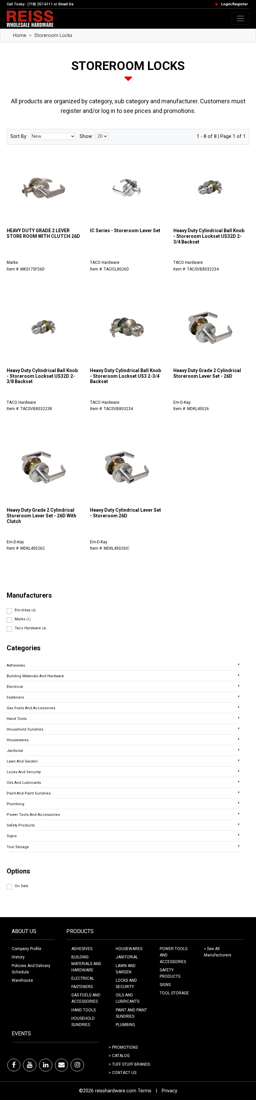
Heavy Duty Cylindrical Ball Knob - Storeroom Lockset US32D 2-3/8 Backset (42, 376)
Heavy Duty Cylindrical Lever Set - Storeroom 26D (125, 512)
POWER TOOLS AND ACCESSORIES (173, 955)
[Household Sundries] (238, 728)
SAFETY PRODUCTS (170, 973)
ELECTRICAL (82, 978)
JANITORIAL (127, 957)
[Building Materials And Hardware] (238, 675)
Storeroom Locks (53, 35)
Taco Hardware (30, 628)
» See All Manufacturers (217, 951)
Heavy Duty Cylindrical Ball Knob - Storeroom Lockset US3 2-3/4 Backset (125, 376)
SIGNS (165, 984)
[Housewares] (238, 739)
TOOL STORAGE (174, 993)
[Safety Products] (238, 824)
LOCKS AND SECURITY (126, 983)
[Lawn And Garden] (238, 760)
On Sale (21, 886)
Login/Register (234, 4)
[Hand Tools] (238, 718)
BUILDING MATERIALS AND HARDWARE (86, 963)
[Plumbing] (238, 803)
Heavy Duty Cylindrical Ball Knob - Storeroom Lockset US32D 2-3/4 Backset (208, 236)
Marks (23, 619)
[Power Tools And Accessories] (238, 814)
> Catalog (119, 1055)
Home (19, 35)
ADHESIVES (81, 948)
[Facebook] (13, 1065)
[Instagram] (77, 1065)
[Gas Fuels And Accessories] (238, 707)
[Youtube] (29, 1065)
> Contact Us (122, 1072)
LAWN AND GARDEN (126, 968)
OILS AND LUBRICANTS (127, 998)
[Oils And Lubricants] (238, 782)
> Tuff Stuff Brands (129, 1064)
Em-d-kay (25, 610)
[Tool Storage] (238, 846)
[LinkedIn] (45, 1065)
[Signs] (238, 835)
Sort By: (18, 136)
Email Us (66, 4)
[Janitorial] (238, 750)
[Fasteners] (238, 696)
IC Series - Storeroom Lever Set (125, 230)
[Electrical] (238, 686)
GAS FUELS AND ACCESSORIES (85, 998)
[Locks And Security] (238, 771)
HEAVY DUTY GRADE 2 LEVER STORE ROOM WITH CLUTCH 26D (43, 233)
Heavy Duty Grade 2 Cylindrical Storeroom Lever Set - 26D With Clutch (41, 515)
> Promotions (123, 1047)
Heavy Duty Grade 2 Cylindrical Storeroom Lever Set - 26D (207, 373)
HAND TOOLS (83, 1010)
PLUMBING (125, 1024)
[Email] (61, 1065)
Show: (86, 136)
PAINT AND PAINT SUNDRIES (131, 1013)
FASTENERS (82, 986)
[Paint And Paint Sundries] (238, 792)
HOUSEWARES (129, 948)
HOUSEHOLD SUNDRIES (83, 1021)
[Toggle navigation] (240, 18)
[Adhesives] (238, 664)
